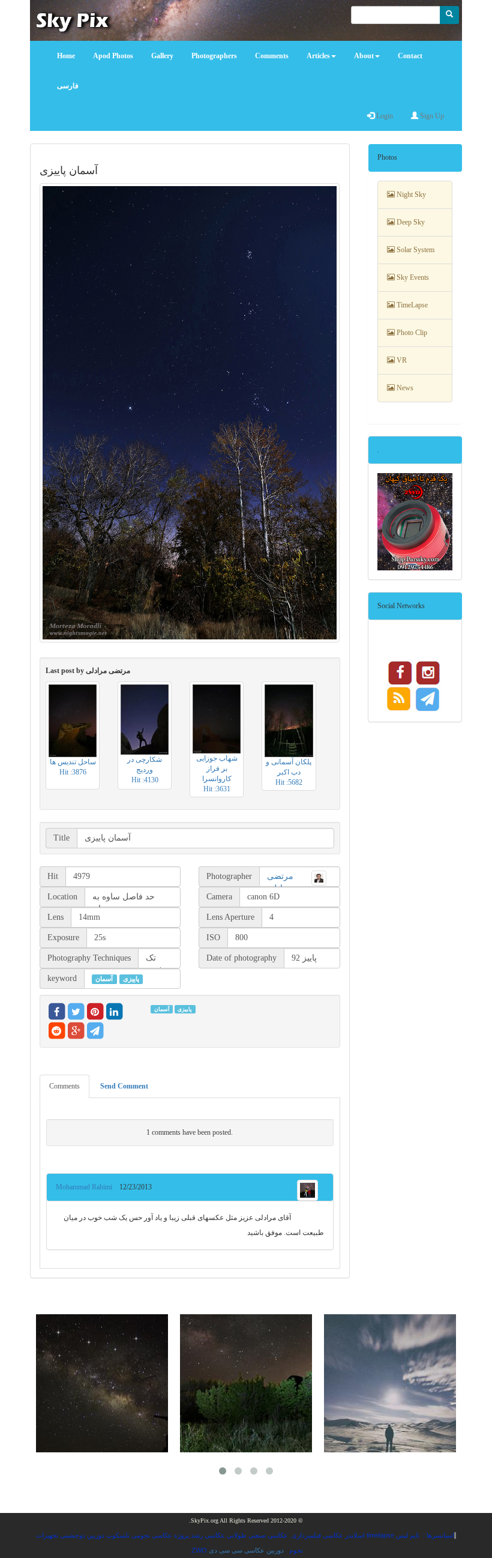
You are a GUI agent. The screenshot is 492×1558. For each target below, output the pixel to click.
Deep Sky (410, 222)
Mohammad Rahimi (87, 1187)
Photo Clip (411, 332)
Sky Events (412, 277)
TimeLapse (411, 305)
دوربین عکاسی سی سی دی (246, 1550)
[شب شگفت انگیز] (102, 1383)
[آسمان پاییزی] (190, 413)
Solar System (414, 250)
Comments (64, 1086)
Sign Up (431, 116)
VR (401, 360)
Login (383, 116)
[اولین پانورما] (246, 1383)
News (404, 388)
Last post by (88, 670)
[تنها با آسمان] (390, 1383)
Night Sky (410, 194)
